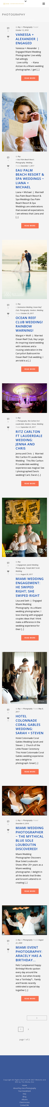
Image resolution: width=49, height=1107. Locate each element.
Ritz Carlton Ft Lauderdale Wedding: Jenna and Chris (29, 440)
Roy (19, 27)
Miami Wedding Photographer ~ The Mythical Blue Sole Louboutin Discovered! (30, 838)
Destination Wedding (24, 307)
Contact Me (24, 1105)
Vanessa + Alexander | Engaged (27, 38)
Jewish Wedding (32, 565)
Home (17, 20)
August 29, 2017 (27, 574)
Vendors (33, 310)
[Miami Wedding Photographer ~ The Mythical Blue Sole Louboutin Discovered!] (24, 800)
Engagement (21, 565)
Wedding (29, 163)
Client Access (24, 1102)
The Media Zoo (27, 1082)
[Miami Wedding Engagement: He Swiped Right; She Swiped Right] (24, 527)
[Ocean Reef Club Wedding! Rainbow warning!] (24, 269)
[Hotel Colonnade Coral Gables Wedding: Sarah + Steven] (24, 678)
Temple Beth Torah (33, 568)
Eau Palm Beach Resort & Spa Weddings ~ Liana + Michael (30, 178)
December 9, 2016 (22, 823)
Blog (24, 1097)
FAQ (24, 1094)
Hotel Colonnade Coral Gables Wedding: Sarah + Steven (30, 724)
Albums (24, 1100)
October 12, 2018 (22, 30)
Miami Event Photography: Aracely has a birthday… (29, 953)
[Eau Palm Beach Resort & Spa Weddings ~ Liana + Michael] (24, 122)
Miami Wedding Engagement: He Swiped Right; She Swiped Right (30, 587)
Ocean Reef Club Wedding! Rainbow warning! (29, 324)
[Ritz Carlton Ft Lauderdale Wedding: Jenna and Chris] (24, 398)
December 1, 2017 (27, 166)
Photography (28, 27)
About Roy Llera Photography (24, 1088)
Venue (34, 424)
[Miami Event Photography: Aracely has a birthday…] (24, 920)
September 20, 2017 (28, 427)
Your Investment (24, 1091)
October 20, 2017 (27, 313)
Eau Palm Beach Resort (25, 159)
